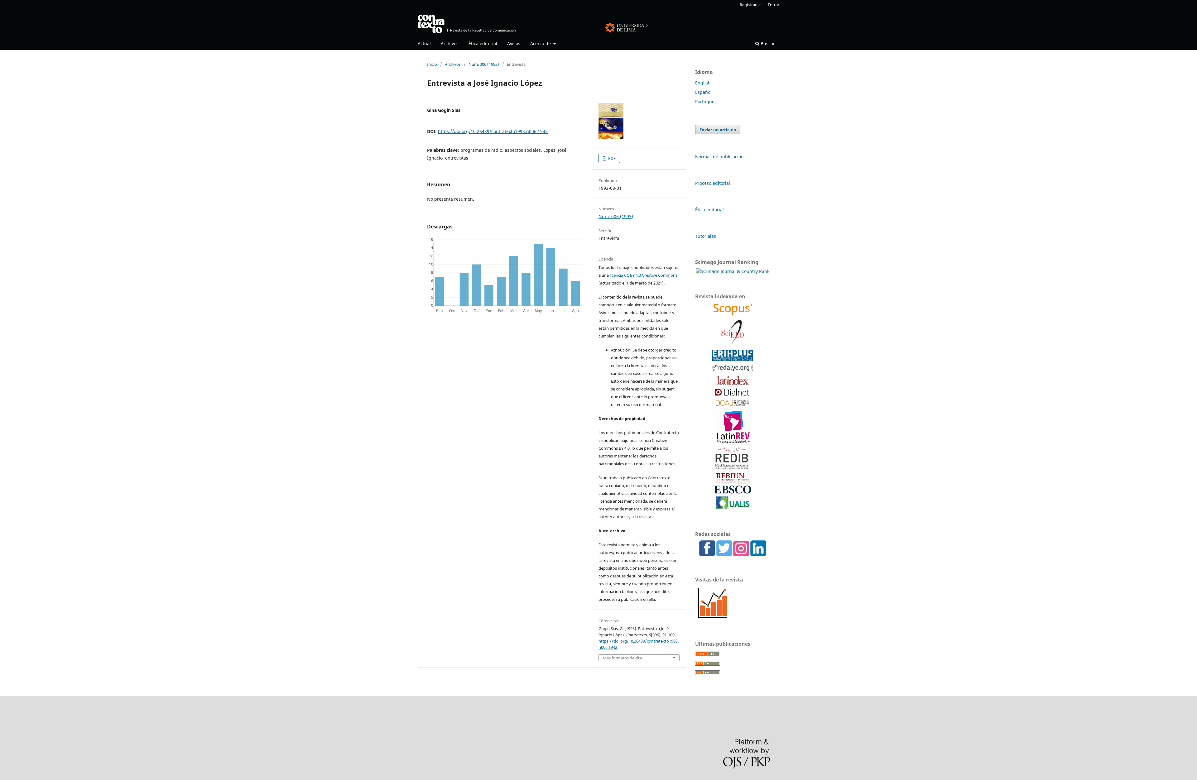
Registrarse (750, 4)
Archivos (450, 43)
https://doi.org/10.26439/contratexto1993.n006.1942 (493, 131)
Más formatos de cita (622, 658)
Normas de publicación (719, 157)
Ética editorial (483, 43)
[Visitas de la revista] (712, 619)
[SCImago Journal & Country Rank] (732, 271)
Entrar (773, 4)
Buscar (767, 43)
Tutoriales (705, 236)
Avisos (513, 43)
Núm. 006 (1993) (484, 64)
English (703, 83)
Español (703, 92)
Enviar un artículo (717, 129)
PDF (611, 158)
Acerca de (541, 43)
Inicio (432, 64)
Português (706, 101)
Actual (424, 43)
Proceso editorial (712, 183)
